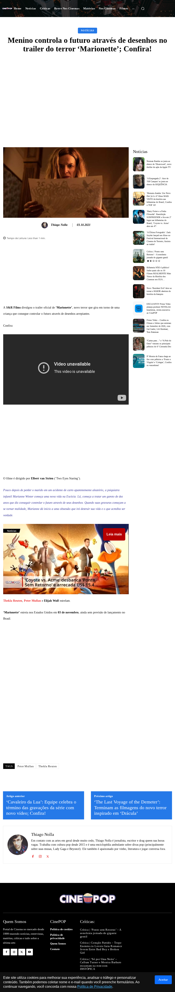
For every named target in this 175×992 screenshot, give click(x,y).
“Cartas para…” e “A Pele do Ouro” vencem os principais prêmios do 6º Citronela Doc (159, 343)
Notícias (87, 30)
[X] (47, 855)
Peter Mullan (32, 600)
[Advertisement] (87, 89)
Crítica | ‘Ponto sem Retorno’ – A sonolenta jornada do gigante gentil (157, 254)
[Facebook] (32, 855)
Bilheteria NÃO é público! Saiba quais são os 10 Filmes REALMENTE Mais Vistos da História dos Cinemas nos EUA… (159, 273)
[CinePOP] (7, 8)
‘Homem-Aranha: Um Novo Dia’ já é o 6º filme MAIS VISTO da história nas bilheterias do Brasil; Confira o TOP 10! (159, 199)
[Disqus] (66, 699)
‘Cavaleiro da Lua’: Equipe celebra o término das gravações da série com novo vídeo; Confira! (41, 807)
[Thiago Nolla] (45, 225)
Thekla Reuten (12, 600)
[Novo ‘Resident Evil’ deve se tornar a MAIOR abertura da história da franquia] (139, 291)
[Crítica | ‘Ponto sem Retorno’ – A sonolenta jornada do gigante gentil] (139, 256)
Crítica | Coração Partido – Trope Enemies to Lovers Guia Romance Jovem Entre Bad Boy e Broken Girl (101, 947)
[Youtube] (29, 952)
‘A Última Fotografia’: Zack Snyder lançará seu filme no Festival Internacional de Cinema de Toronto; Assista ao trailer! (159, 238)
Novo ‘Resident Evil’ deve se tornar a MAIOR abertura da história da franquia (159, 291)
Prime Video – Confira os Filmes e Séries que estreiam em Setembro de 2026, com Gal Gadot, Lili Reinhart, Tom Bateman (159, 326)
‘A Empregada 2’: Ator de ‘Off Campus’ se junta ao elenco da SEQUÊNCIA (157, 181)
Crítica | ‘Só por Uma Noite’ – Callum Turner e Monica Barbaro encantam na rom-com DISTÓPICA (100, 964)
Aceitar (163, 979)
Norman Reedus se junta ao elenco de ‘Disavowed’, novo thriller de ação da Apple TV (159, 164)
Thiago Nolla (59, 224)
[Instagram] (40, 855)
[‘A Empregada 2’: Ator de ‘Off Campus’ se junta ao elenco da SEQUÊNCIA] (139, 181)
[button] (143, 8)
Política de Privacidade (94, 986)
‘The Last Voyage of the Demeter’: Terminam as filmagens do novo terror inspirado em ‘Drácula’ (130, 807)
